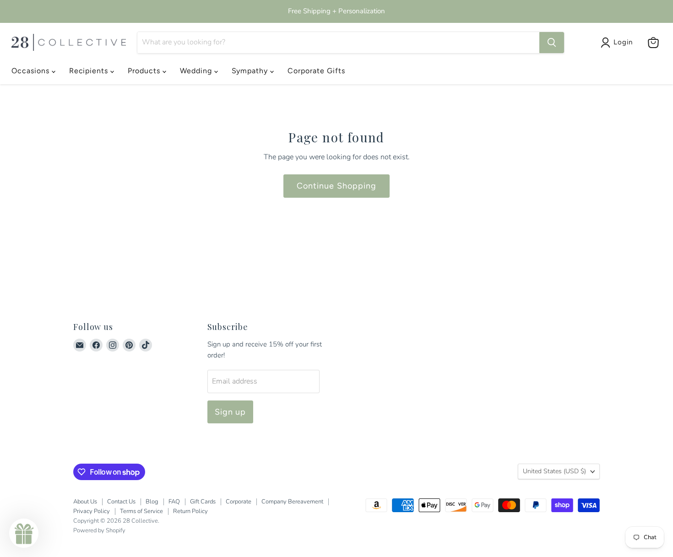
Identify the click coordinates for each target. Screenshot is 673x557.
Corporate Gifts (316, 70)
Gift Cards (203, 502)
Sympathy (251, 70)
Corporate (238, 502)
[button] (23, 533)
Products (145, 70)
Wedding (197, 70)
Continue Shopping (336, 186)
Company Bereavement (292, 502)
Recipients (90, 70)
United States (554, 471)
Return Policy (190, 511)
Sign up (230, 412)
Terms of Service (141, 511)
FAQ (174, 502)
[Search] (551, 42)
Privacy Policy (91, 511)
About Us (85, 502)
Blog (152, 502)
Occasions (31, 70)
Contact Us (121, 502)
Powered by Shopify (99, 530)
